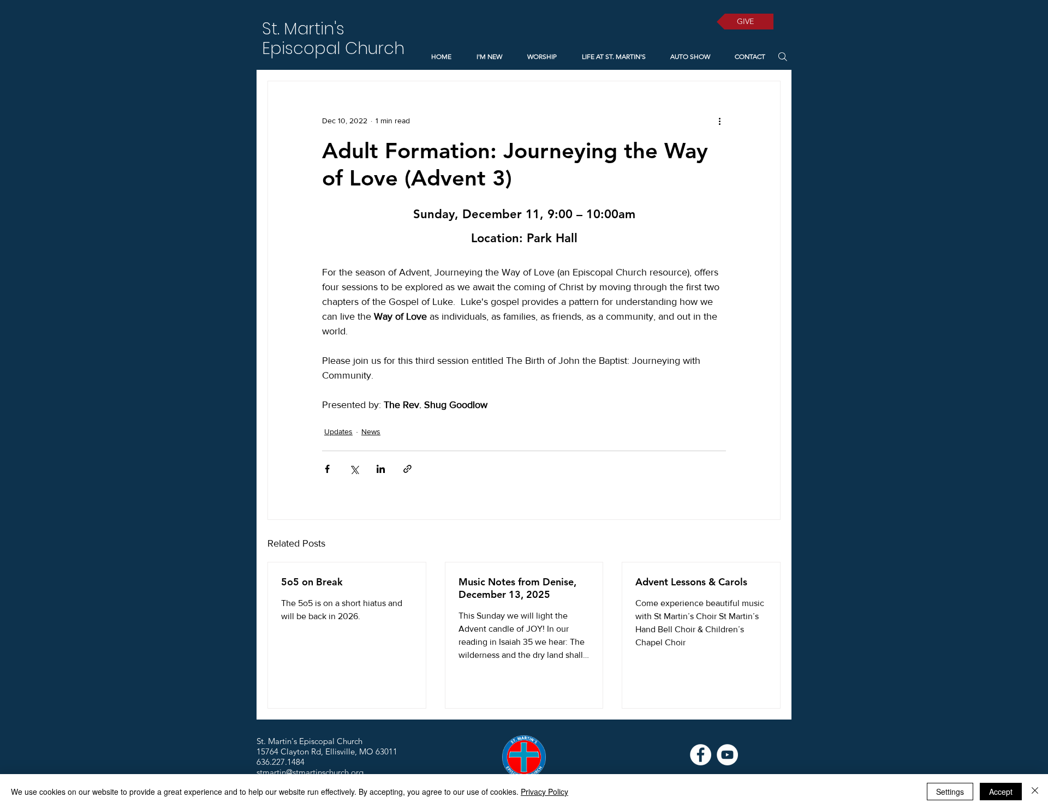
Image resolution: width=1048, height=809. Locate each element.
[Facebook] (700, 754)
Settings (950, 791)
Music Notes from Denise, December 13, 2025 (517, 588)
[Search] (782, 56)
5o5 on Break (312, 582)
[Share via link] (407, 469)
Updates (338, 431)
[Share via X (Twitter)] (354, 469)
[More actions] (719, 120)
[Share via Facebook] (327, 469)
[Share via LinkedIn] (381, 469)
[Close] (1034, 791)
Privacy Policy (544, 791)
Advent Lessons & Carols (691, 582)
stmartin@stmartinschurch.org (310, 772)
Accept (1001, 791)
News (370, 431)
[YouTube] (727, 754)
